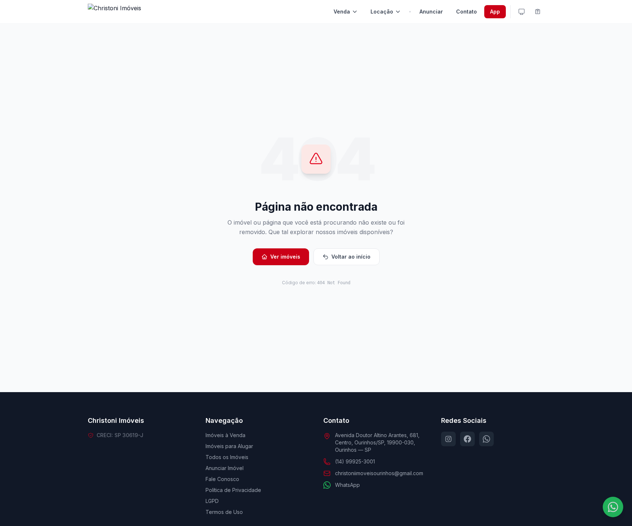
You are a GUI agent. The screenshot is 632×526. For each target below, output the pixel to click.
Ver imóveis (285, 256)
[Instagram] (448, 439)
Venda (342, 11)
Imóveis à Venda (225, 435)
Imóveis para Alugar (229, 446)
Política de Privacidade (233, 490)
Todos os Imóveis (227, 457)
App (495, 11)
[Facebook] (467, 439)
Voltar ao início (350, 256)
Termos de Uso (224, 512)
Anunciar (431, 11)
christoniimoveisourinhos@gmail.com (379, 473)
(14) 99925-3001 (355, 461)
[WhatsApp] (486, 439)
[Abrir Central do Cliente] (537, 11)
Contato (466, 11)
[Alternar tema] (521, 11)
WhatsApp (347, 485)
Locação (381, 11)
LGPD (212, 501)
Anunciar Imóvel (225, 468)
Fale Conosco (222, 479)
